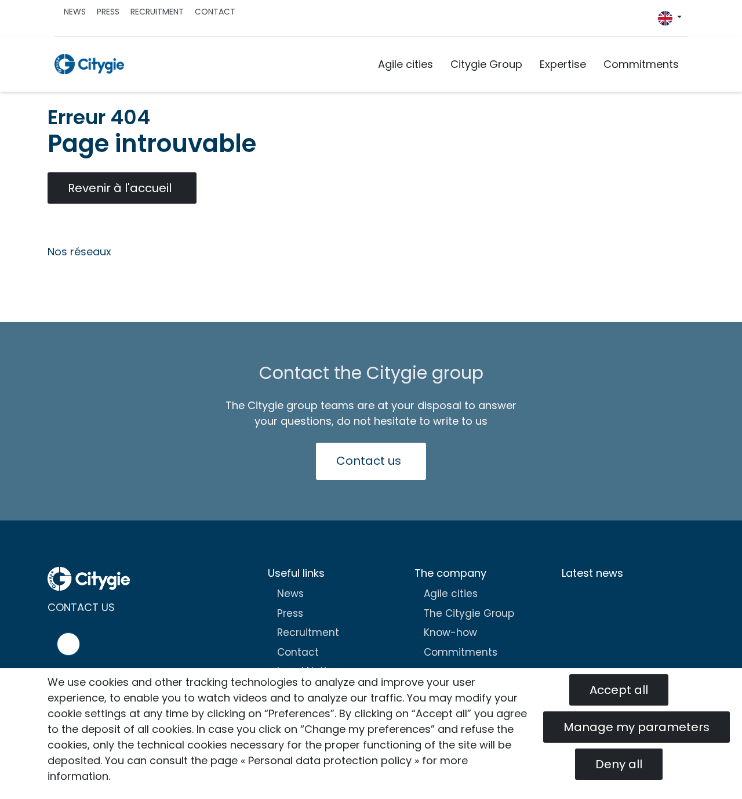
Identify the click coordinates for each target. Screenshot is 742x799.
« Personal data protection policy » (330, 760)
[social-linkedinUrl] (652, 21)
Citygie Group (486, 64)
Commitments (641, 64)
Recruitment (157, 11)
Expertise (563, 64)
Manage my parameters (636, 727)
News (75, 11)
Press (108, 11)
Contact (215, 11)
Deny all (618, 764)
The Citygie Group (469, 613)
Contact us (368, 461)
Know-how (450, 632)
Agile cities (405, 64)
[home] (89, 64)
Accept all (619, 690)
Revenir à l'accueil (120, 188)
